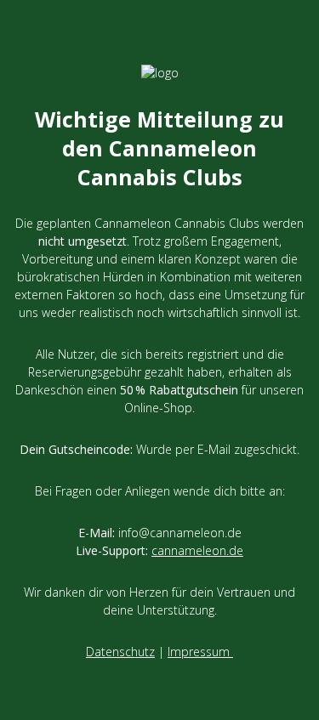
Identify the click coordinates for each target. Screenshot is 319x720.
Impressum (200, 651)
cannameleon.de (197, 550)
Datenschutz (120, 651)
